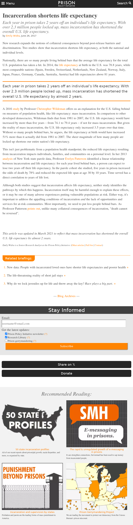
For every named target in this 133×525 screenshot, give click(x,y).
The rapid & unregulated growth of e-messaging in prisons (97, 450)
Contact (98, 245)
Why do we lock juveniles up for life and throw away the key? (61, 283)
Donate (66, 373)
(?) (45, 334)
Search (123, 3)
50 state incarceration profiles (32, 449)
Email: (6, 318)
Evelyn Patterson (75, 158)
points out (34, 208)
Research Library (19, 337)
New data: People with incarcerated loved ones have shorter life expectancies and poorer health (67, 267)
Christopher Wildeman (51, 109)
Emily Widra (13, 35)
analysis (8, 158)
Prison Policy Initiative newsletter (27, 334)
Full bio (89, 245)
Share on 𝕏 (66, 364)
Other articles (78, 245)
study (16, 109)
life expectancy (68, 65)
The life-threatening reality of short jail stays (36, 275)
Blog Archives (66, 296)
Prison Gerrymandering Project (96, 512)
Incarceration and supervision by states (32, 512)
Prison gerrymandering (22, 340)
